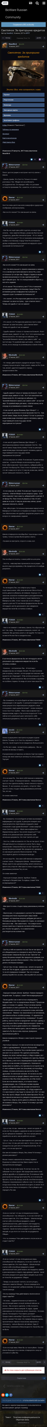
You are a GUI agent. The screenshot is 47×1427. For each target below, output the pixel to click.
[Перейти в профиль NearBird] (4, 45)
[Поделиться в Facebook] (11, 1395)
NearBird (10, 33)
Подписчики (21, 1378)
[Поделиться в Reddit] (3, 1395)
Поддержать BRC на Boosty (23, 24)
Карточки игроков (10, 138)
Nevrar (12, 197)
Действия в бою (9, 142)
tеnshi (11, 730)
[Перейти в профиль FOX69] (4, 223)
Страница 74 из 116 (23, 38)
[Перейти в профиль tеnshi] (4, 731)
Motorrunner (14, 165)
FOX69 (12, 222)
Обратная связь (22, 1420)
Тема (7, 1417)
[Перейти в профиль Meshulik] (4, 356)
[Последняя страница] (44, 38)
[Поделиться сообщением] (43, 46)
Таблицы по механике (11, 129)
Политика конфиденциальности (26, 1417)
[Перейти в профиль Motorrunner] (4, 165)
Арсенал (6, 134)
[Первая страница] (3, 38)
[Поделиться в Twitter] (7, 1395)
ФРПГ (28, 33)
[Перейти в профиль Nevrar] (4, 198)
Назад (8, 38)
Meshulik (13, 355)
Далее (39, 38)
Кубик (5, 125)
